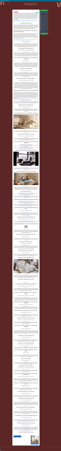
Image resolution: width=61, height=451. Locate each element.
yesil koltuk (35, 39)
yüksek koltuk (24, 39)
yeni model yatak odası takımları (30, 39)
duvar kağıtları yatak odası (44, 17)
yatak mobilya (34, 439)
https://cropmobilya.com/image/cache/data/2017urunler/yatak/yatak (23, 193)
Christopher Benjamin (16, 12)
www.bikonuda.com (27, 410)
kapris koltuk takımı (44, 27)
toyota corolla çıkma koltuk (44, 22)
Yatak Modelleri (17, 10)
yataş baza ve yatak (20, 20)
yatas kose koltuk (25, 20)
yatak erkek (44, 21)
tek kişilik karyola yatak (44, 15)
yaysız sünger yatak (20, 39)
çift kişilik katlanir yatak (44, 20)
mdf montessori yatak (44, 23)
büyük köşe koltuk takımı (44, 24)
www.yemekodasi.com (27, 426)
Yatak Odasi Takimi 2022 (5, 0)
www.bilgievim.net (26, 287)
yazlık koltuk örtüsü (15, 39)
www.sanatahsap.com (27, 186)
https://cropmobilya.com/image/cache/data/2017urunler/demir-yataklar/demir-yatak (24, 145)
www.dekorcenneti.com (26, 100)
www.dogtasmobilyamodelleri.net (27, 220)
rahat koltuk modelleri (44, 28)
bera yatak (44, 29)
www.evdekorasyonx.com (26, 387)
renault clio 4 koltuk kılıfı (44, 32)
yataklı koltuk (16, 20)
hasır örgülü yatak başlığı (44, 18)
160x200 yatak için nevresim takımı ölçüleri (44, 30)
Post (15, 10)
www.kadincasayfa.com (27, 237)
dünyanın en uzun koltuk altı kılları (44, 14)
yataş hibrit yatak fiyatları (30, 20)
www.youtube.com (26, 229)
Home (59, 0)
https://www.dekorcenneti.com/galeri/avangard (29, 99)
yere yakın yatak (44, 19)
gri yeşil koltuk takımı (44, 25)
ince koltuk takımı (44, 16)
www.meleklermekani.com (26, 369)
